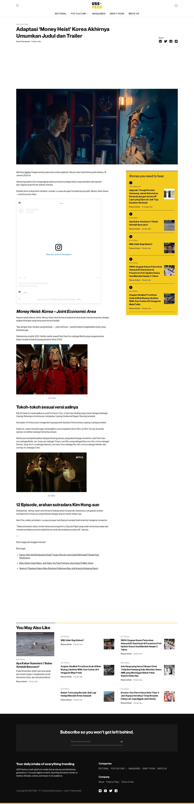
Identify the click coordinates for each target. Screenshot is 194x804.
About (101, 782)
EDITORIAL (61, 13)
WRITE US (134, 13)
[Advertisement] (97, 69)
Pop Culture (22, 24)
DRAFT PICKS (117, 13)
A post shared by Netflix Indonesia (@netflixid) (56, 299)
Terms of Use (127, 782)
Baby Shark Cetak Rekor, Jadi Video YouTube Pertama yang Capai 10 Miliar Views (56, 563)
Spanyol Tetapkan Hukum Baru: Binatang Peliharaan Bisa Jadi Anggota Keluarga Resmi (58, 568)
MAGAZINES (98, 13)
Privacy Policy (112, 782)
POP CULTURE (78, 13)
